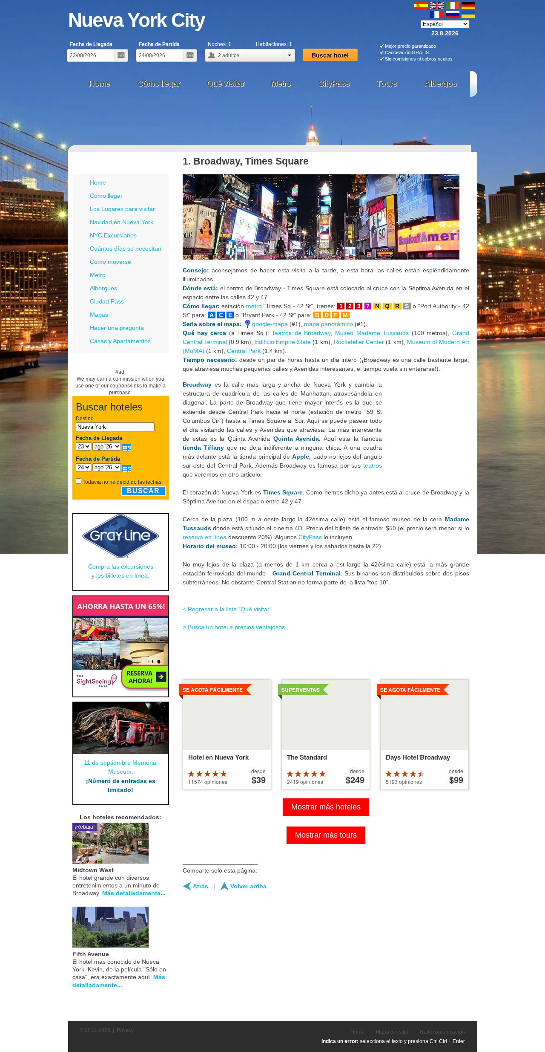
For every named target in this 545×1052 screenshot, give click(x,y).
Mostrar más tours (326, 835)
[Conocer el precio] (165, 842)
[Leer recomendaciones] (155, 842)
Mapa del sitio (392, 1032)
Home (98, 182)
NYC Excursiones (113, 235)
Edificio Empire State (283, 341)
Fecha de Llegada (91, 44)
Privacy (125, 1030)
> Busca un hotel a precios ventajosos (234, 627)
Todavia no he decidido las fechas (122, 482)
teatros (372, 465)
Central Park (244, 350)
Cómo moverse (110, 261)
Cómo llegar (106, 195)
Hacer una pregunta (117, 327)
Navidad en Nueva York (121, 222)
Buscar (143, 490)
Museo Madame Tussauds (372, 332)
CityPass (310, 537)
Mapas (99, 314)
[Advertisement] (323, 121)
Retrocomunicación (442, 1032)
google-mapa (270, 324)
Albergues (103, 288)
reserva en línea (205, 537)
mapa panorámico (328, 324)
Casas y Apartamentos (120, 341)
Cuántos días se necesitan (125, 248)
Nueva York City (136, 20)
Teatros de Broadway (301, 332)
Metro (98, 275)
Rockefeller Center (359, 341)
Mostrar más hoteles (326, 807)
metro (254, 306)
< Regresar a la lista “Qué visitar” (227, 609)
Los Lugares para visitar (122, 208)
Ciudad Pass (107, 301)
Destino (85, 419)
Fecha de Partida (159, 44)
